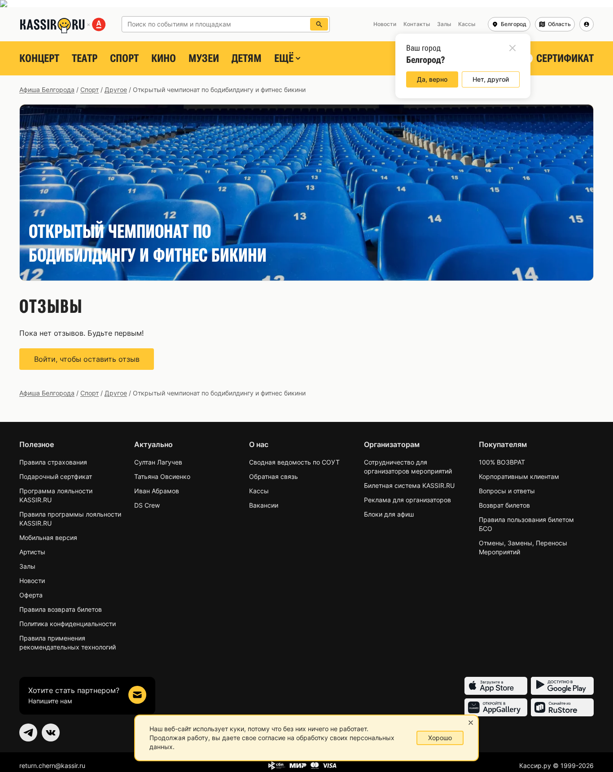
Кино (163, 58)
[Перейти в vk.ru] (51, 732)
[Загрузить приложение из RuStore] (562, 707)
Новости (32, 580)
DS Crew (147, 505)
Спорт (124, 58)
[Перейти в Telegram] (28, 732)
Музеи (203, 58)
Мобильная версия (48, 537)
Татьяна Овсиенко (162, 476)
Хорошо (440, 737)
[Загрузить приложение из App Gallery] (495, 707)
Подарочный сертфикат (55, 476)
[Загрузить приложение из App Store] (495, 686)
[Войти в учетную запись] (586, 24)
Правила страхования (53, 462)
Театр (84, 58)
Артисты (32, 552)
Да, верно (432, 79)
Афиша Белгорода (46, 89)
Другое (116, 89)
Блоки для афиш (389, 514)
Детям (247, 58)
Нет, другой (491, 79)
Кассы (259, 491)
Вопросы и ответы (507, 491)
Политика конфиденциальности (67, 623)
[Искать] (319, 24)
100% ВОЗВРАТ (502, 462)
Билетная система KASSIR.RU (409, 485)
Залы (27, 566)
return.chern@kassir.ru (52, 765)
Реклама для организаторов (407, 500)
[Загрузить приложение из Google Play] (562, 686)
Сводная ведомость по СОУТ (294, 462)
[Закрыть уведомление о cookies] (471, 722)
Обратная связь (273, 476)
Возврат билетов (504, 505)
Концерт (39, 58)
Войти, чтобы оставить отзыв (87, 359)
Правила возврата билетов (60, 609)
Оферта (31, 595)
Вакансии (263, 505)
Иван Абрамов (156, 491)
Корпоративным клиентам (519, 476)
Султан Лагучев (158, 462)
